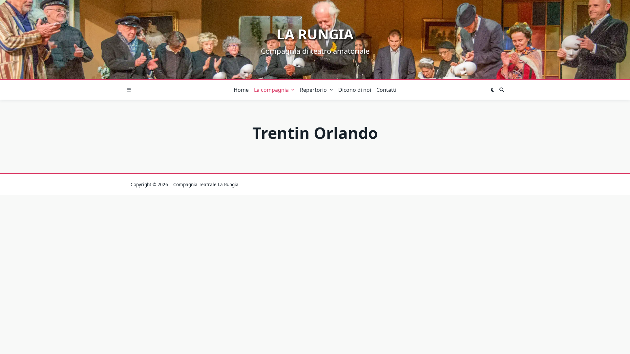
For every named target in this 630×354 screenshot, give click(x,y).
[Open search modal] (501, 90)
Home (241, 89)
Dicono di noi (354, 89)
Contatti (386, 89)
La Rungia (315, 34)
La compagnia (271, 89)
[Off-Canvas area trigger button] (129, 90)
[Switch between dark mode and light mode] (492, 90)
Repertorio (313, 89)
